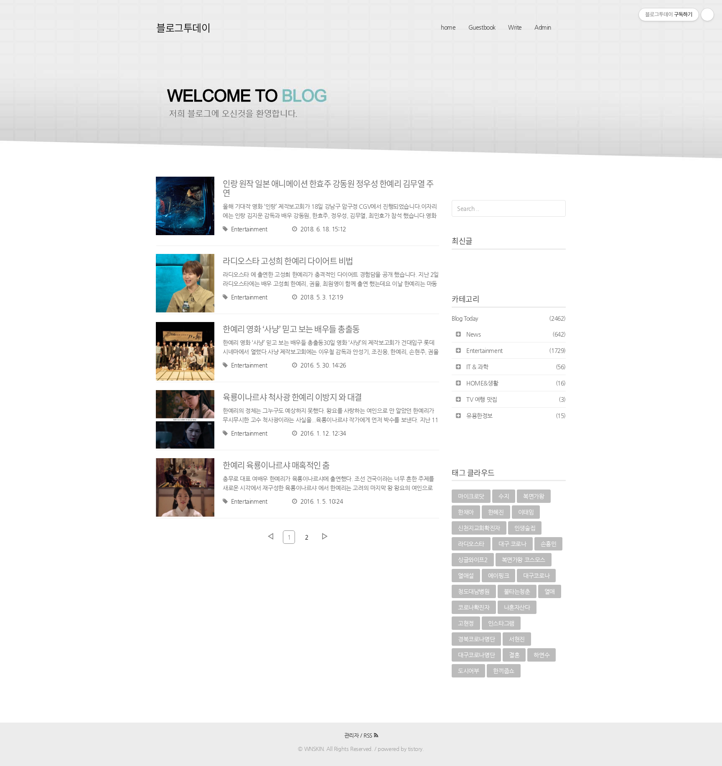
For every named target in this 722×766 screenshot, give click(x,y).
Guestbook (482, 27)
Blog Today (509, 318)
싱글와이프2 (473, 559)
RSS (369, 735)
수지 (503, 496)
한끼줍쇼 (503, 670)
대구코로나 (536, 575)
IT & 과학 (516, 366)
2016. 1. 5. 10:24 (321, 501)
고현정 (466, 623)
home (448, 27)
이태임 (526, 512)
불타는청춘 (517, 591)
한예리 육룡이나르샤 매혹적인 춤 (276, 465)
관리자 (351, 735)
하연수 (541, 655)
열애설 (466, 575)
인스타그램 (501, 623)
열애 (549, 591)
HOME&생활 (516, 383)
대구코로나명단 (476, 655)
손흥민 (549, 543)
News (516, 334)
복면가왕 (533, 496)
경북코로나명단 (476, 639)
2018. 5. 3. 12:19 (321, 297)
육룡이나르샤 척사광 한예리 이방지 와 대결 (292, 397)
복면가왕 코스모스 (523, 559)
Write (515, 27)
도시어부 (468, 670)
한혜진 (496, 512)
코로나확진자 (474, 607)
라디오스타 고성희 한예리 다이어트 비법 (288, 261)
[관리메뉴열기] (707, 14)
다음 (324, 536)
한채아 (466, 512)
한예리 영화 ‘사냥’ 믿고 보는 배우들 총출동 (291, 329)
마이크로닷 (471, 496)
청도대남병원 (474, 591)
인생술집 (524, 528)
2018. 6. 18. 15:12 (323, 229)
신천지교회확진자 (479, 528)
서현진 (517, 639)
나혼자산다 (517, 607)
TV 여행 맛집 (516, 399)
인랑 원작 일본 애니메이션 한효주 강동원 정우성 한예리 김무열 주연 (328, 188)
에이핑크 (498, 575)
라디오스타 (471, 543)
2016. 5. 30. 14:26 (323, 365)
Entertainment (249, 229)
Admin (542, 27)
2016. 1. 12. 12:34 (323, 433)
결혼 (514, 655)
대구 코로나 (512, 543)
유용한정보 (516, 415)
